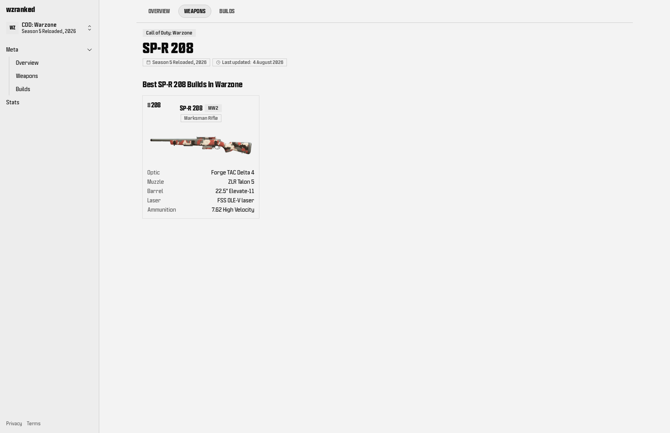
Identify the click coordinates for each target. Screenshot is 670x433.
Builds (227, 11)
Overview (159, 11)
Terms (34, 423)
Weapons (194, 11)
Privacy (14, 423)
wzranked (20, 9)
